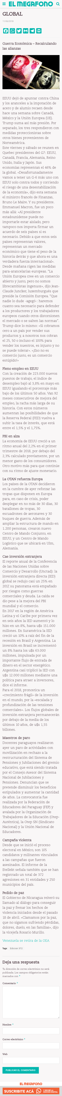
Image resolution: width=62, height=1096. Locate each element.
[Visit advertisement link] (31, 1091)
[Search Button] (58, 4)
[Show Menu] (4, 4)
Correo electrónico (13, 1039)
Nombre (8, 1024)
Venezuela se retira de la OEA (25, 940)
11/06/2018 (7, 21)
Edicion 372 (16, 948)
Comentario (10, 983)
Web (4, 1054)
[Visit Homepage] (31, 3)
